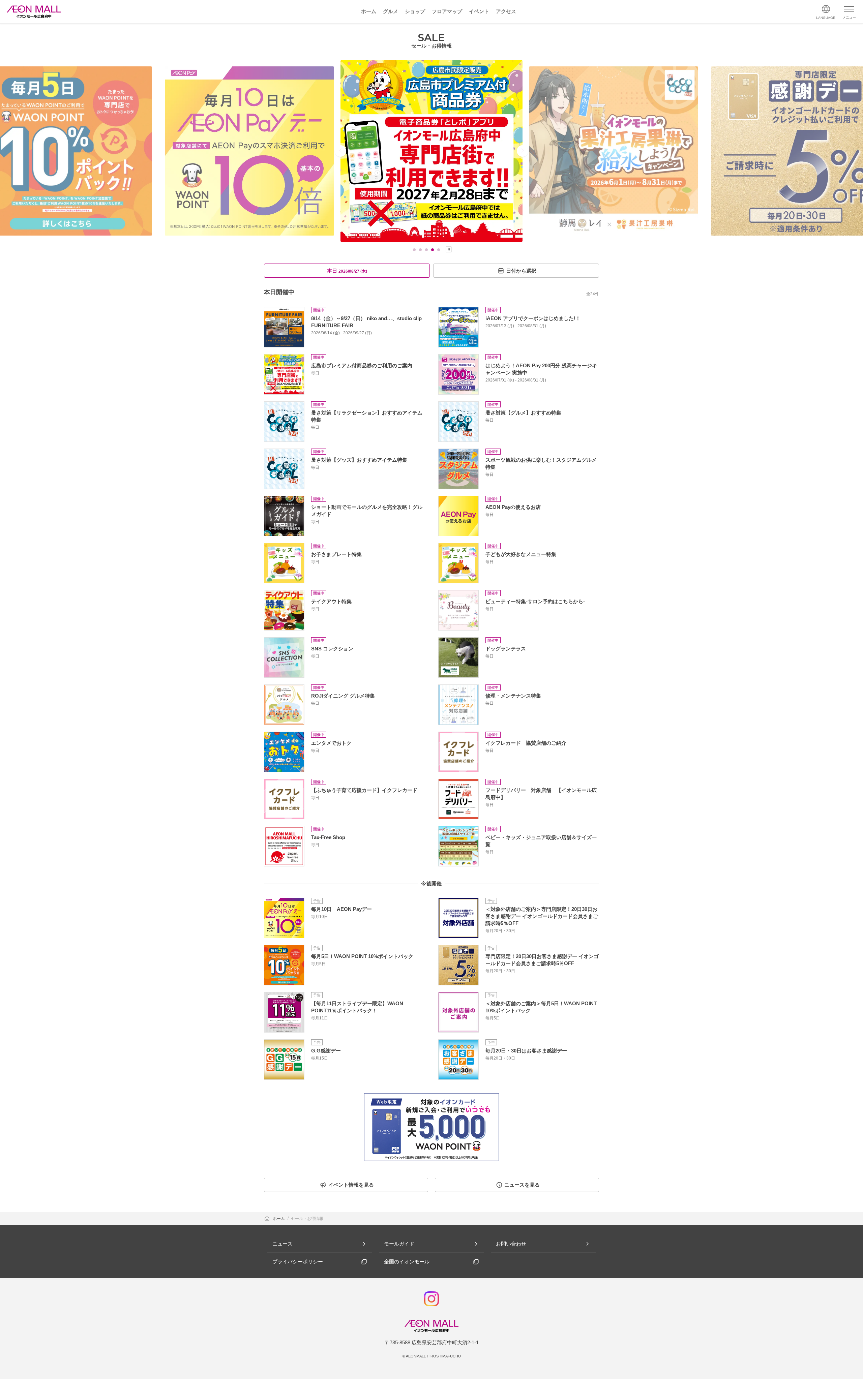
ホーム (279, 1218)
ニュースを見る (522, 1185)
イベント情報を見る (351, 1185)
